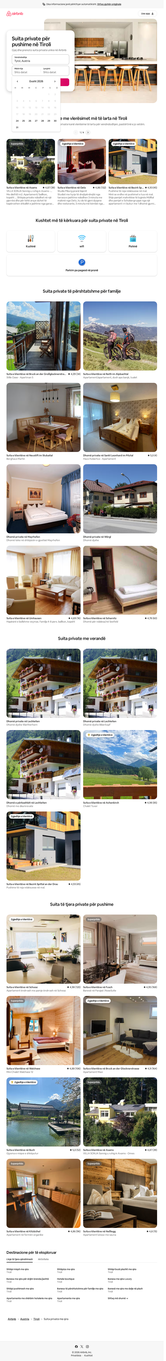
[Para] (87, 132)
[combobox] (40, 61)
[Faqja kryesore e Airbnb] (14, 13)
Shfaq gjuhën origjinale (109, 4)
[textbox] (26, 72)
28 (42, 120)
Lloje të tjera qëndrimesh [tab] (19, 1259)
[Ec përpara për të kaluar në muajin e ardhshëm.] (55, 81)
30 (55, 120)
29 (48, 120)
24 (17, 120)
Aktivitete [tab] (43, 1259)
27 (36, 120)
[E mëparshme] (75, 132)
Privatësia (76, 1355)
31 (17, 127)
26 (30, 120)
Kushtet (88, 1355)
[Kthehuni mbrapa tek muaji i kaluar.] (17, 81)
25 (23, 120)
